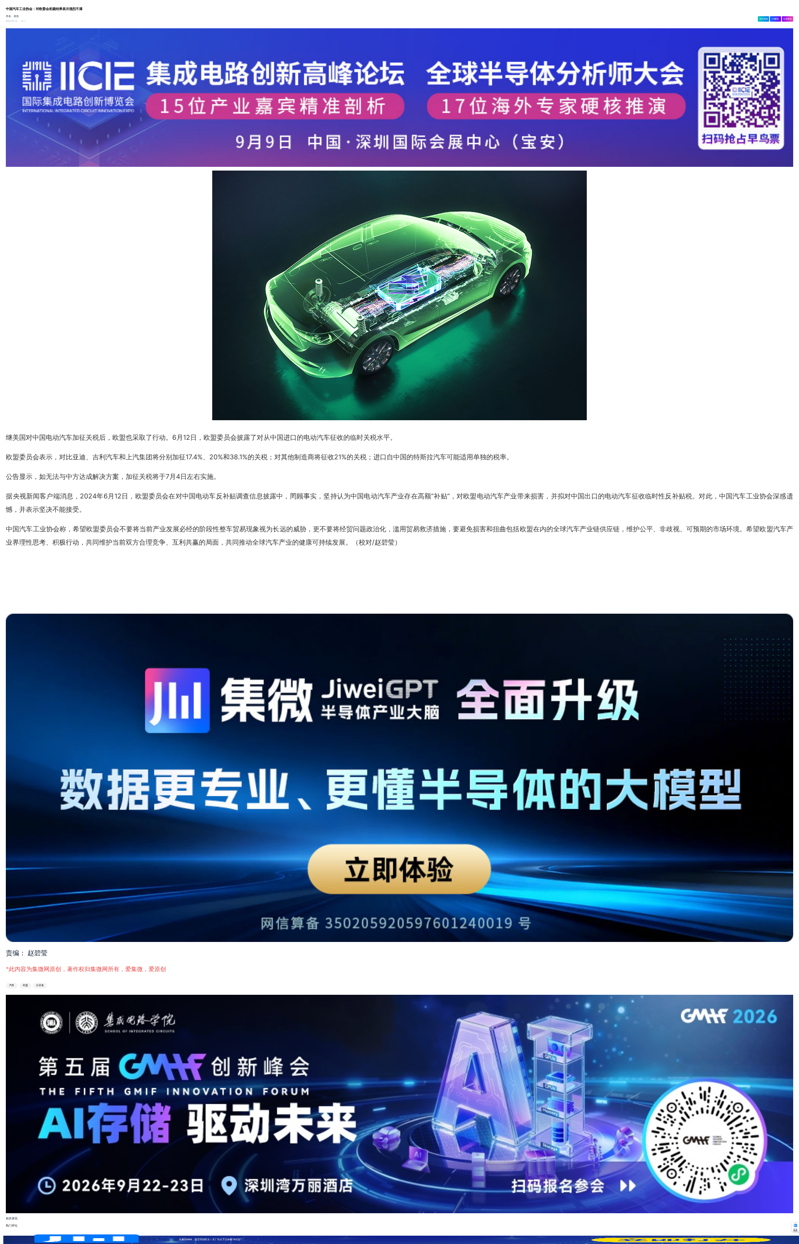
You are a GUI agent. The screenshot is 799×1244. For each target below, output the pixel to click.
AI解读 (775, 18)
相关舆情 (763, 18)
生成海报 (787, 18)
